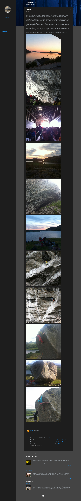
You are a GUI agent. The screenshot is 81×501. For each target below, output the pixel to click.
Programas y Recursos (48, 435)
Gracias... (28, 469)
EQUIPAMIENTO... (30, 481)
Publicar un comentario (31, 448)
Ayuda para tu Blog (59, 434)
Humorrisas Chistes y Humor (62, 439)
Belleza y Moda (61, 443)
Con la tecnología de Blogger (49, 495)
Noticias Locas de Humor (61, 441)
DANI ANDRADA (31, 2)
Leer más (69, 465)
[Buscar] (72, 3)
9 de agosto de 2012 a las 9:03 (35, 445)
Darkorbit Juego (49, 437)
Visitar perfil (8, 17)
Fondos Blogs (32, 435)
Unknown (32, 430)
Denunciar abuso (4, 31)
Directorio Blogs (49, 432)
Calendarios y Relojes (39, 435)
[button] (70, 9)
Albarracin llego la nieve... (32, 456)
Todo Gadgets (65, 434)
